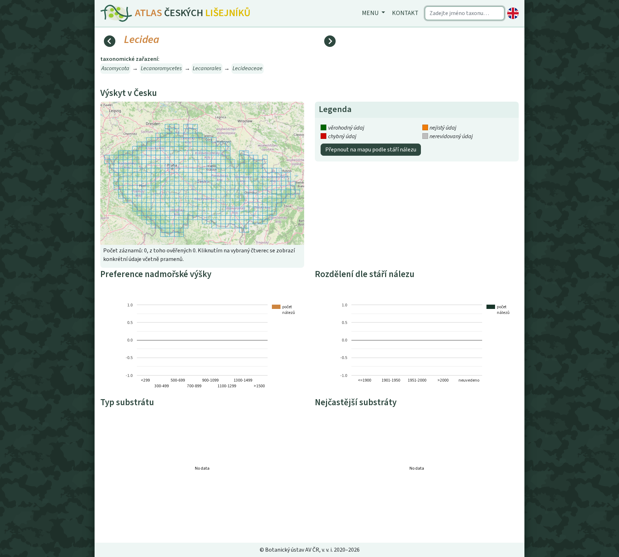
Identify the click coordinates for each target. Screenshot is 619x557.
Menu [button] (371, 13)
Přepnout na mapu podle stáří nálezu (370, 150)
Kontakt (405, 13)
